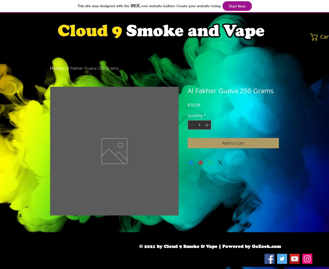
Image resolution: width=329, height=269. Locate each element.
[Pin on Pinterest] (201, 163)
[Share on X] (220, 163)
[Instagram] (307, 259)
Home (56, 68)
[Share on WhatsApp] (210, 163)
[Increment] (207, 124)
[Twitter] (282, 259)
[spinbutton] (199, 124)
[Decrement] (191, 124)
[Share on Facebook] (191, 163)
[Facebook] (269, 259)
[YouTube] (295, 259)
